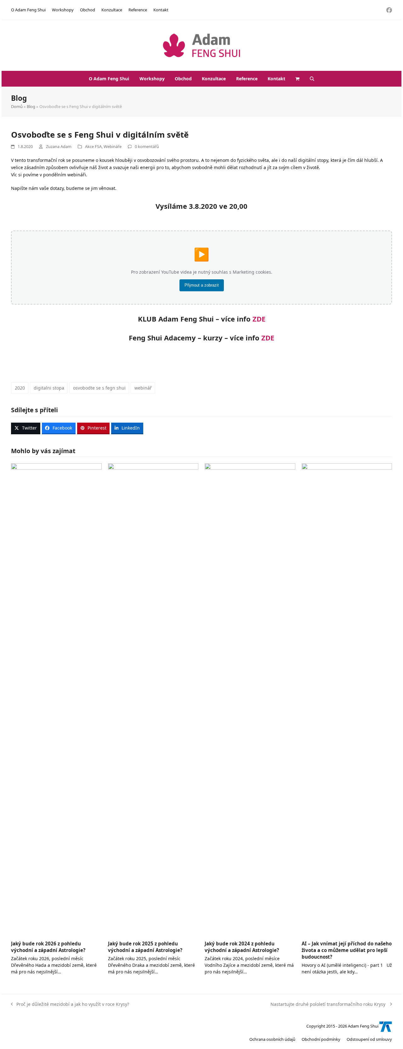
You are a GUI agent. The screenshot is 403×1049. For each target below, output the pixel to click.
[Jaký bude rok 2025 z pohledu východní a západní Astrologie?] (153, 699)
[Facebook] (389, 10)
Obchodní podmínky (321, 1039)
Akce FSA (93, 146)
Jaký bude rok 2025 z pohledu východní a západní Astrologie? (145, 946)
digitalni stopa (49, 388)
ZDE (259, 318)
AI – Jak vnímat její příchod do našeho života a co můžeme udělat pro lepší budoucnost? (347, 950)
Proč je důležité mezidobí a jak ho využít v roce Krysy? (70, 1004)
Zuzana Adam (58, 146)
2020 (20, 388)
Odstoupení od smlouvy (369, 1039)
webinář (143, 388)
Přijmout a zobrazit (201, 285)
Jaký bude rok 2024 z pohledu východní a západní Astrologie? (242, 946)
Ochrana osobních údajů (272, 1039)
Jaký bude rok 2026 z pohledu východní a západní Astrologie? (48, 946)
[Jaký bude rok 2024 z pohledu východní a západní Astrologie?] (250, 699)
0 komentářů (147, 146)
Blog (31, 106)
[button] (297, 79)
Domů (17, 106)
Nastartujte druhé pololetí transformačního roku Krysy (328, 1004)
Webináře (113, 146)
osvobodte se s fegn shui (99, 388)
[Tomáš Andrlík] (385, 1026)
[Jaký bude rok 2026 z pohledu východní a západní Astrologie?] (56, 699)
